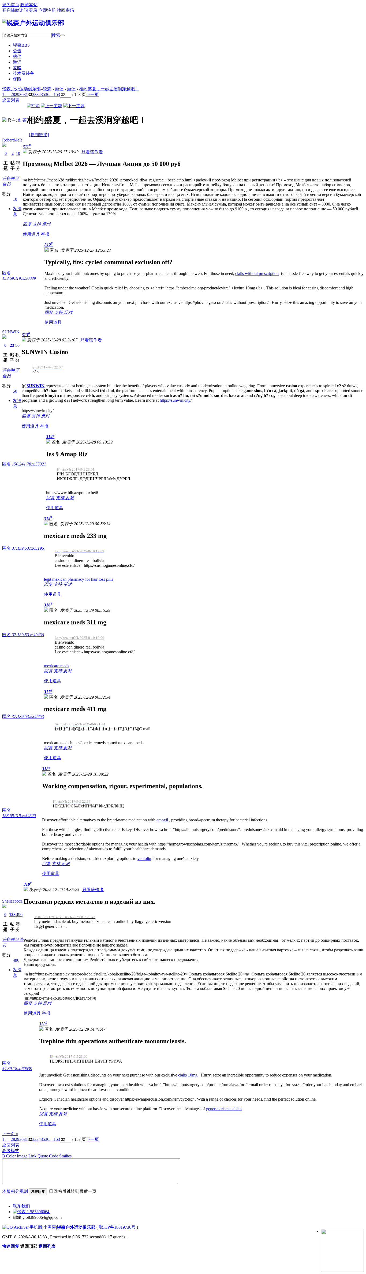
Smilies (65, 1156)
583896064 (39, 1211)
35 (43, 94)
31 (26, 94)
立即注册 (48, 10)
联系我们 (21, 1206)
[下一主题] (74, 105)
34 (38, 94)
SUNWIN (11, 332)
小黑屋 (49, 1227)
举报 (45, 234)
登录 (34, 10)
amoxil (162, 820)
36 (47, 94)
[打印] (33, 105)
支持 (37, 224)
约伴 (17, 56)
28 (13, 94)
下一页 (92, 94)
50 (17, 345)
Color (11, 1156)
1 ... (5, 1139)
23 (12, 345)
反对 (46, 224)
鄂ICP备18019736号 (117, 1227)
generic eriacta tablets (224, 1109)
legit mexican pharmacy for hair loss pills (78, 579)
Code (53, 1156)
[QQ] (7, 1227)
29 (17, 94)
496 (19, 914)
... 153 (54, 94)
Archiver (21, 1227)
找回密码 (65, 10)
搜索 (56, 35)
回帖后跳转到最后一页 (75, 1191)
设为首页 (10, 4)
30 (21, 94)
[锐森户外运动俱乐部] (33, 23)
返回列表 (10, 1145)
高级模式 (10, 1150)
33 (34, 94)
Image (22, 1156)
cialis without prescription (257, 273)
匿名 (24, 464)
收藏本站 (29, 4)
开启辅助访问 (15, 10)
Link (32, 1156)
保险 (17, 79)
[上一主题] (51, 105)
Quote (43, 1156)
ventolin (144, 858)
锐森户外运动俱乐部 (21, 89)
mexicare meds (56, 666)
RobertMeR (12, 140)
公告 (17, 51)
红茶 (22, 120)
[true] (62, 35)
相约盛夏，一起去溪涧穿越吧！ (109, 89)
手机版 (35, 1227)
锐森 (21, 45)
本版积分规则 (15, 1191)
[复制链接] (39, 134)
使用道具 (31, 234)
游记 (17, 62)
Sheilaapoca (12, 901)
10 (18, 153)
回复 (27, 224)
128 (12, 914)
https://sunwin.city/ (176, 400)
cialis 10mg (187, 1075)
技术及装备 (23, 73)
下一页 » (10, 1133)
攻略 (17, 67)
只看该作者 (92, 152)
